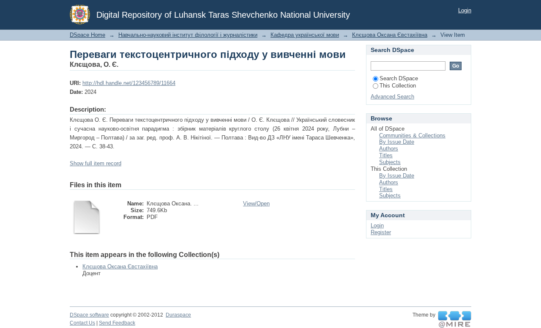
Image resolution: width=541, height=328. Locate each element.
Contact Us (82, 323)
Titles (386, 155)
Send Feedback (117, 323)
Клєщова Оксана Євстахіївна (389, 35)
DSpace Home (87, 35)
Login (464, 10)
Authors (388, 148)
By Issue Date (396, 142)
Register (381, 232)
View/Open (256, 203)
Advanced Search (392, 96)
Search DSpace (399, 78)
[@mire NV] (454, 320)
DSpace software (89, 315)
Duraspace (178, 315)
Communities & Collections (412, 135)
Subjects (390, 162)
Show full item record (95, 163)
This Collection (398, 85)
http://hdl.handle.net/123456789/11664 (128, 83)
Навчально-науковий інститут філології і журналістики (187, 35)
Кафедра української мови (304, 35)
